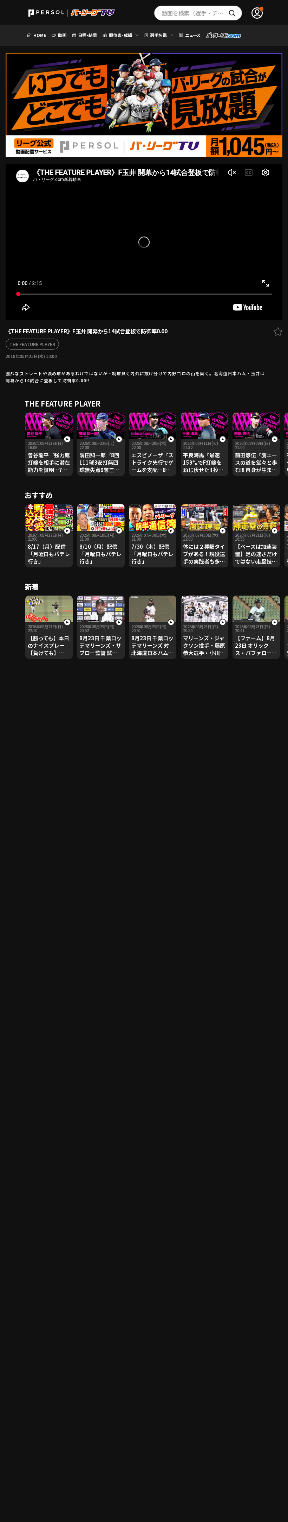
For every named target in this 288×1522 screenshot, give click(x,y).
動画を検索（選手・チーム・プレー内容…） (202, 13)
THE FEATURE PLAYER (32, 344)
